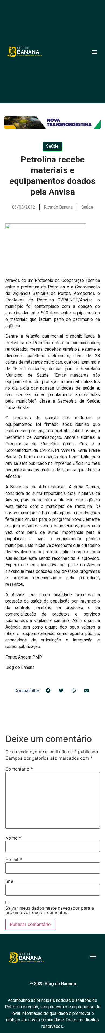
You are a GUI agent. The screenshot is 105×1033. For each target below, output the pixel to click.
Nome (13, 838)
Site (9, 881)
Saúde (87, 207)
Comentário (19, 769)
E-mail (13, 859)
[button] (94, 51)
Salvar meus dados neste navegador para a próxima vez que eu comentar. (49, 910)
